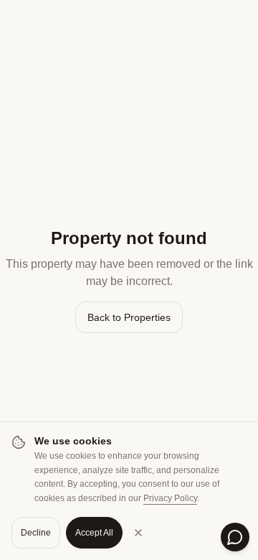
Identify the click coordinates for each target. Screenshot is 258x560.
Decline (36, 533)
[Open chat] (235, 537)
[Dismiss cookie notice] (138, 533)
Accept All (94, 533)
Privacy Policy (170, 498)
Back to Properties (129, 317)
